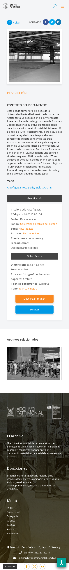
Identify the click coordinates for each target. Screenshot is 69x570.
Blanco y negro (28, 288)
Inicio (10, 507)
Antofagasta (26, 228)
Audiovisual (13, 512)
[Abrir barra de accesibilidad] (61, 562)
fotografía (28, 187)
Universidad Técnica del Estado (38, 224)
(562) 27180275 (42, 552)
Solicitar (34, 309)
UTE (49, 187)
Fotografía (12, 516)
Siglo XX (40, 187)
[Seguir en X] (34, 566)
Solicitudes (13, 533)
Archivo (11, 529)
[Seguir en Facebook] (26, 566)
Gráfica (11, 520)
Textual (11, 524)
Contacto (10, 566)
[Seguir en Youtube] (42, 566)
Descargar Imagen (34, 298)
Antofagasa (14, 187)
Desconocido (31, 233)
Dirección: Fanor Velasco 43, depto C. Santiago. (36, 547)
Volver (16, 22)
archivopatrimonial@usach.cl (40, 558)
